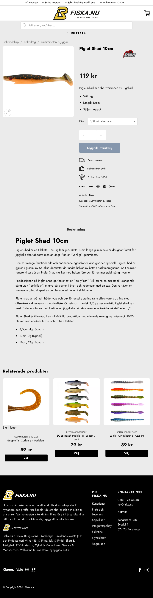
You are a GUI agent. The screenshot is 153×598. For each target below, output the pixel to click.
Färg (81, 121)
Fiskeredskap (11, 42)
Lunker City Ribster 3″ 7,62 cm (127, 436)
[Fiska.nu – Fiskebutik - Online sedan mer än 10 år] (76, 13)
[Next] (150, 423)
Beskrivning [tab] (76, 229)
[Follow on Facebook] (140, 570)
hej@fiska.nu (125, 504)
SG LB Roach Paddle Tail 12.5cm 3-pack (76, 437)
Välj (26, 458)
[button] (5, 13)
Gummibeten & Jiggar (54, 42)
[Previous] (3, 423)
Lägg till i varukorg (99, 148)
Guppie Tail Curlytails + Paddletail (26, 440)
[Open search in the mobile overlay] (76, 25)
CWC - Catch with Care (103, 206)
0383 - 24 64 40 (128, 500)
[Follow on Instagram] (147, 570)
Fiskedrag (30, 42)
